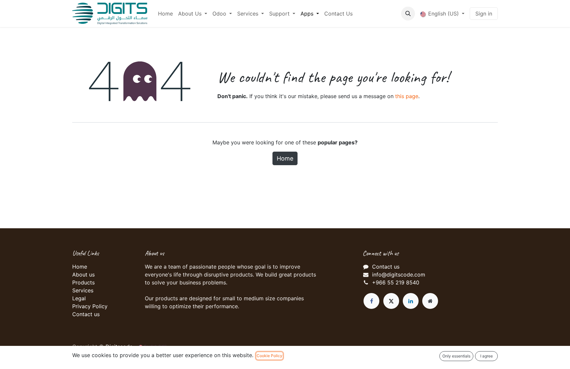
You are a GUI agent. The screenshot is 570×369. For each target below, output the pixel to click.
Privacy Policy (90, 306)
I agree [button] (486, 355)
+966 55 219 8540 (395, 282)
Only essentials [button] (456, 355)
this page (406, 96)
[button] (408, 13)
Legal (79, 298)
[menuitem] (165, 13)
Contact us (86, 314)
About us (83, 274)
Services (82, 290)
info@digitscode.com (398, 274)
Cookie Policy (269, 355)
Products (83, 282)
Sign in (483, 13)
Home (285, 158)
